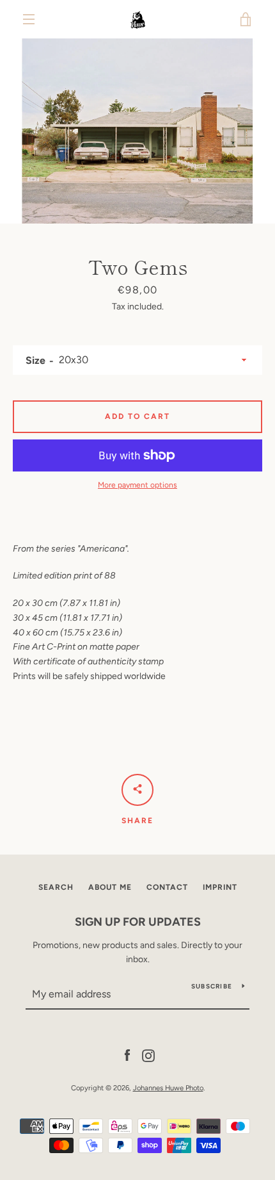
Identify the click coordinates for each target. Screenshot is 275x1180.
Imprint (220, 887)
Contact (167, 887)
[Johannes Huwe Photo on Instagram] (148, 1054)
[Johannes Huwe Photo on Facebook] (127, 1054)
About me (110, 887)
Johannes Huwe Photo (168, 1087)
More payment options (137, 484)
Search (56, 887)
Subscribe (211, 986)
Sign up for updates (138, 922)
